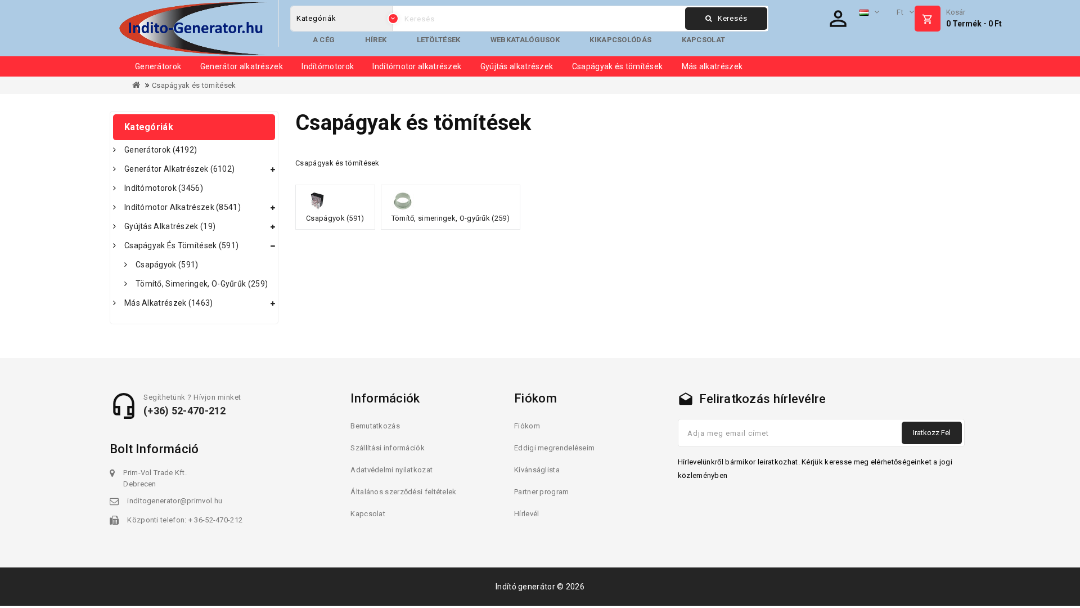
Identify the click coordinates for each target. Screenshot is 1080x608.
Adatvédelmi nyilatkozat (391, 470)
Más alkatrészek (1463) (168, 302)
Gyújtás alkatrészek (517, 66)
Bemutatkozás (375, 426)
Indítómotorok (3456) (163, 188)
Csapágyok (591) (167, 264)
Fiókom (527, 426)
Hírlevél (526, 513)
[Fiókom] (838, 19)
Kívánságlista (537, 470)
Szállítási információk (387, 448)
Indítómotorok (328, 66)
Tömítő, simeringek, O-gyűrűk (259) (202, 283)
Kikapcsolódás (620, 39)
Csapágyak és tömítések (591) (181, 245)
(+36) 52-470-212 (184, 411)
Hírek (376, 39)
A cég (324, 39)
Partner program (541, 492)
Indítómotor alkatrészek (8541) (182, 207)
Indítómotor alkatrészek (416, 66)
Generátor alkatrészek (241, 66)
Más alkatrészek (712, 66)
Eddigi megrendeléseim (554, 448)
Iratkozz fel (932, 432)
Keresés (733, 18)
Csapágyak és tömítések (617, 66)
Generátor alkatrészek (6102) (179, 168)
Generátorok (158, 66)
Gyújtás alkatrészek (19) (169, 226)
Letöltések (439, 39)
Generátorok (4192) (160, 149)
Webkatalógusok (525, 39)
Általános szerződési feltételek (403, 492)
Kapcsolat (704, 39)
